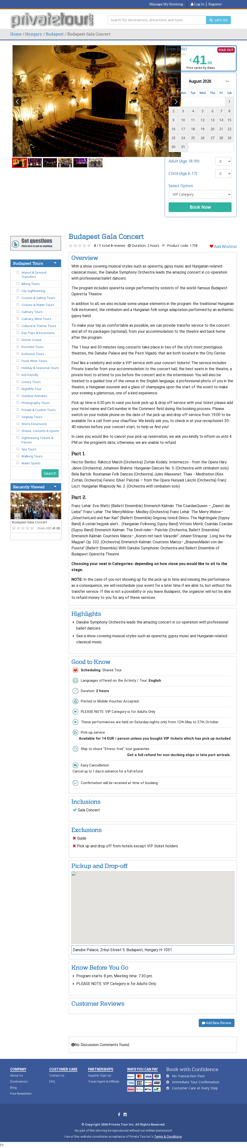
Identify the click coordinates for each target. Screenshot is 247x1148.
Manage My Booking (166, 4)
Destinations (19, 1081)
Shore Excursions (34, 424)
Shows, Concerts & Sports (40, 431)
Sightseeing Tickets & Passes (37, 440)
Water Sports (31, 463)
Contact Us (56, 1075)
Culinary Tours (32, 312)
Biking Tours (30, 284)
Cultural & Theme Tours (38, 326)
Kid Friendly (29, 375)
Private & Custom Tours (38, 410)
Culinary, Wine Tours (36, 319)
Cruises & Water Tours (37, 305)
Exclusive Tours (32, 354)
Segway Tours (31, 417)
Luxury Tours (31, 382)
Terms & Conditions (168, 1136)
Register (215, 4)
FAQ (52, 1081)
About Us (16, 1075)
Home (15, 33)
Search (50, 473)
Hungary (33, 33)
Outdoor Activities (34, 396)
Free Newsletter (21, 1093)
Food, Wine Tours (34, 361)
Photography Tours (35, 403)
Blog (13, 1087)
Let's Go (220, 20)
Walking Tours (31, 456)
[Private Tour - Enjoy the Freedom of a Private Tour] (53, 20)
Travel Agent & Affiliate (103, 1081)
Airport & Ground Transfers (33, 274)
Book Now (200, 207)
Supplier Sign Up (99, 1075)
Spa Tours (28, 449)
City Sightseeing (33, 291)
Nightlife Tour (31, 389)
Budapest (55, 33)
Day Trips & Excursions (38, 333)
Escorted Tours (32, 347)
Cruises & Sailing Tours (38, 298)
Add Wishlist (225, 246)
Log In (198, 4)
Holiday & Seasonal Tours (40, 368)
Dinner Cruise (31, 340)
